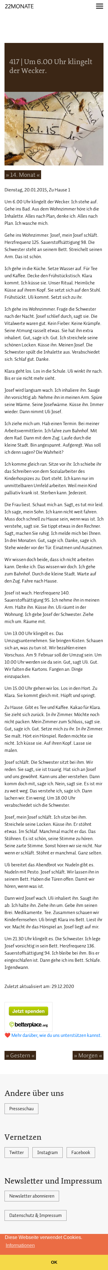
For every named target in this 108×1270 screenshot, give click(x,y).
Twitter (16, 1152)
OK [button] (54, 1262)
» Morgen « (88, 1055)
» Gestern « (20, 1055)
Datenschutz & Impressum (35, 1215)
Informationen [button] (20, 1245)
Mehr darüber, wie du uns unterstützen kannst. (56, 1035)
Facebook (80, 1152)
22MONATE (19, 6)
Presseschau (21, 1108)
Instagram (47, 1152)
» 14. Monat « (23, 174)
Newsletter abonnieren (31, 1196)
